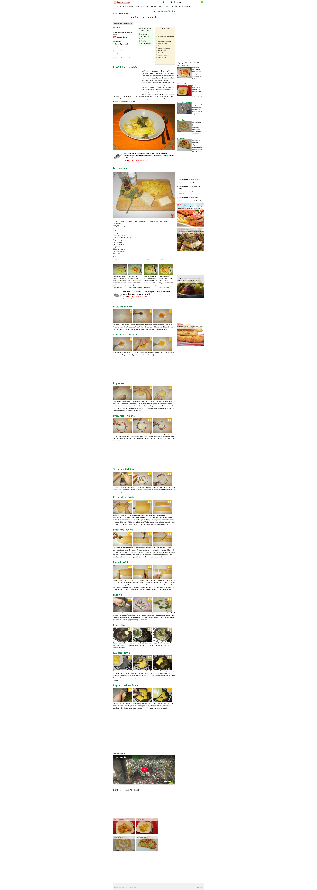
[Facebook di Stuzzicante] (171, 2)
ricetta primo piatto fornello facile (188, 197)
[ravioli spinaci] (120, 269)
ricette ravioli (141, 837)
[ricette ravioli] (147, 843)
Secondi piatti (139, 6)
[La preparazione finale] (122, 695)
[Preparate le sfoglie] (122, 507)
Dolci (147, 6)
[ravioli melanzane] (166, 269)
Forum (166, 2)
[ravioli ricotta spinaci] (184, 108)
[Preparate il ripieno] (122, 425)
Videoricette (186, 6)
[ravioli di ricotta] (151, 269)
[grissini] (190, 334)
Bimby (167, 6)
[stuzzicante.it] (121, 2)
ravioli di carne (119, 820)
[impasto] (122, 316)
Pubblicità (199, 887)
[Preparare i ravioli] (122, 539)
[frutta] (190, 287)
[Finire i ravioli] (122, 572)
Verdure (161, 6)
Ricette (116, 6)
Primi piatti (130, 6)
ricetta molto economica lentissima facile (190, 200)
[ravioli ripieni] (124, 843)
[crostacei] (190, 215)
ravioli (116, 13)
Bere (172, 6)
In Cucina (178, 6)
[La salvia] (122, 604)
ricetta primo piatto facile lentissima (189, 182)
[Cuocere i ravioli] (122, 662)
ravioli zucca (141, 820)
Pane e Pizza (154, 6)
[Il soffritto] (122, 634)
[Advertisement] (132, 11)
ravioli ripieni (118, 837)
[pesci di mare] (190, 239)
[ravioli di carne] (124, 826)
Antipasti (123, 6)
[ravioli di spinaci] (184, 72)
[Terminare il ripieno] (122, 479)
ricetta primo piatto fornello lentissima (189, 179)
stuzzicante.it (162, 11)
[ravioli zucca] (147, 826)
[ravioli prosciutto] (135, 269)
